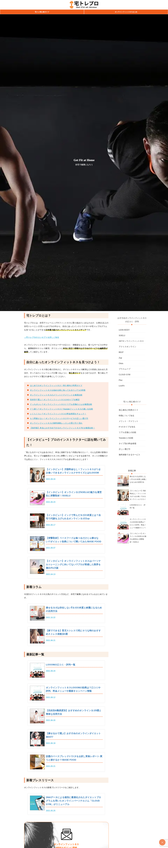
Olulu (121, 363)
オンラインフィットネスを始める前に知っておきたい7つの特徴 (57, 390)
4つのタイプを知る (127, 427)
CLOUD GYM (124, 375)
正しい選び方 (124, 449)
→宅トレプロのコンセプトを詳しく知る (41, 337)
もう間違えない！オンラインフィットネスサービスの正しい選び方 (59, 418)
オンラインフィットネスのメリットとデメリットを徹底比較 (56, 395)
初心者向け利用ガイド (128, 410)
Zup (120, 358)
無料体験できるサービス (129, 455)
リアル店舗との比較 (127, 432)
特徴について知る (126, 416)
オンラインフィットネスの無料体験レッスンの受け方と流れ (56, 423)
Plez (121, 380)
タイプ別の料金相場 (127, 443)
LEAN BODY (124, 330)
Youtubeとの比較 (126, 438)
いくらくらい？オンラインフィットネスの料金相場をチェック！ (58, 414)
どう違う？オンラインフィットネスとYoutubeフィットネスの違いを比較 (61, 409)
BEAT (121, 352)
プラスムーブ (124, 369)
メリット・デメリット (128, 421)
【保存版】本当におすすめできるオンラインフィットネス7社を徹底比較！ (62, 428)
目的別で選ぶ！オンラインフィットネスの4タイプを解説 (55, 400)
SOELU (122, 335)
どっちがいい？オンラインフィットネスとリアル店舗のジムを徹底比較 (61, 404)
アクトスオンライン (127, 347)
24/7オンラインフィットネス (131, 341)
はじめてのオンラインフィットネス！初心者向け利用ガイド (56, 385)
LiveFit (121, 386)
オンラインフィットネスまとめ (126, 12)
